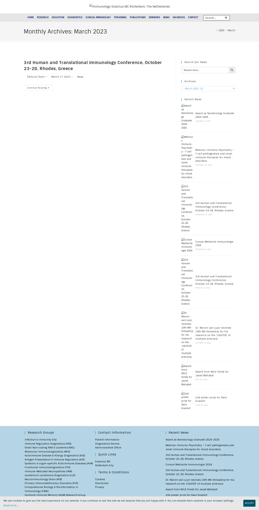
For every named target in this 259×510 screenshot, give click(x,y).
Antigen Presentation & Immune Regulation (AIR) (55, 459)
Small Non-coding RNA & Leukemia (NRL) (50, 447)
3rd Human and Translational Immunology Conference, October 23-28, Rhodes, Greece (214, 207)
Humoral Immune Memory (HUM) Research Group (55, 495)
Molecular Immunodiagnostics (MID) (47, 451)
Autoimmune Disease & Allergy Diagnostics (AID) (55, 455)
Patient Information (107, 439)
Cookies (100, 479)
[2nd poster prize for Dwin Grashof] (187, 401)
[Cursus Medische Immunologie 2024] (187, 245)
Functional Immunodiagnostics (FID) (47, 467)
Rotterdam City (104, 465)
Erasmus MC (102, 461)
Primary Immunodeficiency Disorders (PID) (51, 483)
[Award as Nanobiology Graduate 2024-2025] (187, 117)
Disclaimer (102, 483)
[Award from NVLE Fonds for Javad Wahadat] (187, 375)
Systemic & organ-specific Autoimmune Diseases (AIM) (59, 463)
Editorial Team (36, 76)
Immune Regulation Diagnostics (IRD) (48, 443)
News (80, 76)
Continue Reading (40, 88)
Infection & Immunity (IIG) (41, 439)
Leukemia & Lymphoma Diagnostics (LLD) (50, 475)
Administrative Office (108, 447)
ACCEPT (249, 503)
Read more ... (11, 505)
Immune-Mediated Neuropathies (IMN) (48, 471)
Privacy (99, 487)
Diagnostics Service (107, 443)
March (231, 30)
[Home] (214, 30)
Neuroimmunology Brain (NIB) (43, 479)
